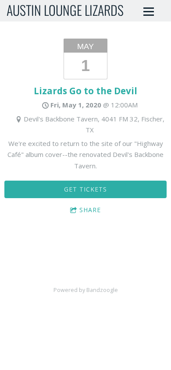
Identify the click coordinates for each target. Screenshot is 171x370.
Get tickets (85, 189)
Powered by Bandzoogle (85, 290)
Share (90, 210)
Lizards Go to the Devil (85, 91)
